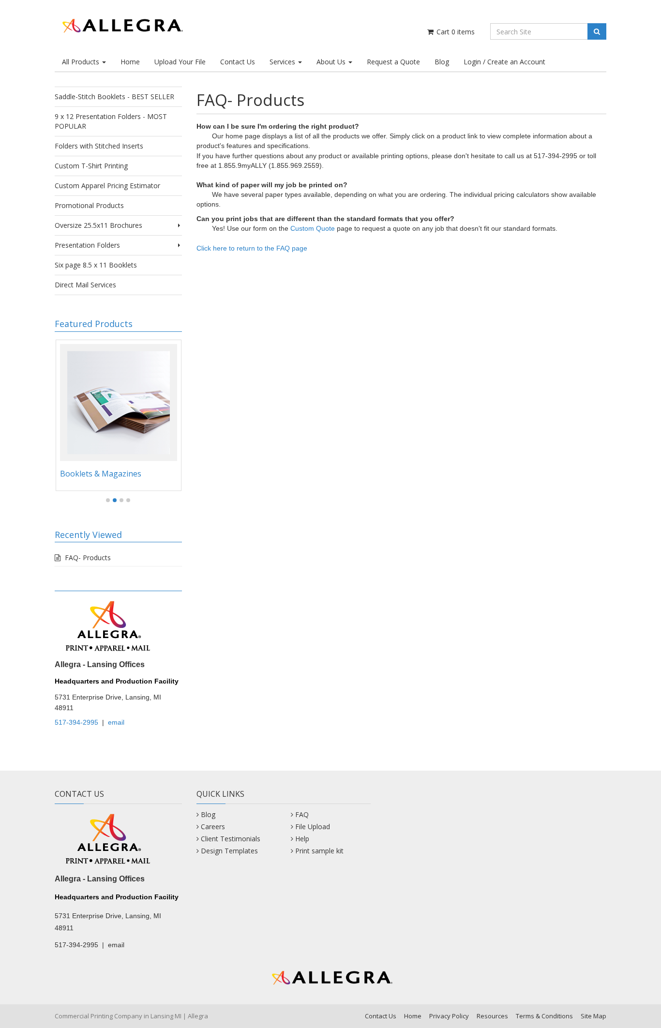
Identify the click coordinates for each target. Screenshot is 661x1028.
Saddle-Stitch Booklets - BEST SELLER (114, 96)
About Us (331, 61)
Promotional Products (89, 205)
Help (302, 838)
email (116, 722)
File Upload (312, 826)
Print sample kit (319, 850)
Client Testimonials (230, 838)
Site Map (593, 1016)
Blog (442, 61)
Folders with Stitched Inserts (99, 145)
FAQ (302, 814)
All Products (81, 61)
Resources (492, 1016)
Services (283, 61)
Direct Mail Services (85, 284)
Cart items (455, 31)
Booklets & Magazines (100, 473)
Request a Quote (393, 61)
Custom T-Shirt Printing (91, 165)
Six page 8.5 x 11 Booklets (96, 264)
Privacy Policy (449, 1016)
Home (130, 61)
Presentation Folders (87, 245)
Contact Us (237, 61)
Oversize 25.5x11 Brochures (98, 225)
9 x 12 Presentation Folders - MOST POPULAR (111, 121)
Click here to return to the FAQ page (251, 248)
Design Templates (229, 850)
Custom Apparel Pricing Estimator (107, 185)
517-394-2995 (76, 722)
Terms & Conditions (544, 1016)
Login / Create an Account (504, 61)
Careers (213, 826)
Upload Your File (180, 61)
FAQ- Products (88, 557)
